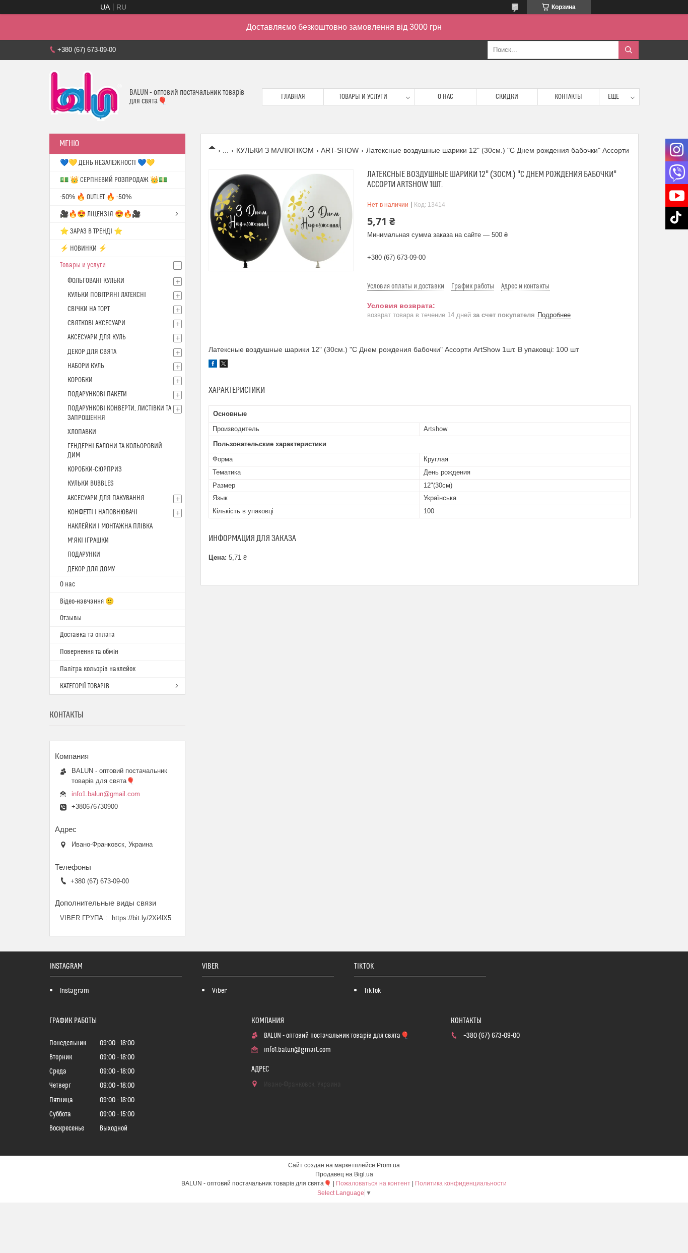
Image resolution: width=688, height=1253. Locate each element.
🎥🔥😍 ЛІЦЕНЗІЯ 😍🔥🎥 (100, 214)
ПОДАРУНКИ (83, 555)
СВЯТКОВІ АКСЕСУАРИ (96, 323)
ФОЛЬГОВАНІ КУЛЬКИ (95, 281)
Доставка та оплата (87, 635)
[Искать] (628, 50)
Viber (219, 991)
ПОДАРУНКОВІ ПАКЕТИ (97, 394)
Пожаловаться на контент (373, 1183)
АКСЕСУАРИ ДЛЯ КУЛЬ (96, 337)
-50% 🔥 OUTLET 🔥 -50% (95, 197)
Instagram (74, 991)
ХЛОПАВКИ (81, 432)
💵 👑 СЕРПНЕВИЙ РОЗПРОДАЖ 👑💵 (113, 180)
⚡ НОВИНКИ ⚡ (83, 249)
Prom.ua (388, 1165)
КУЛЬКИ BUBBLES (90, 484)
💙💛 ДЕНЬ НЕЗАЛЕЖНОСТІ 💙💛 (107, 163)
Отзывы (71, 618)
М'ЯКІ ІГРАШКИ (88, 540)
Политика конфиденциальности (461, 1183)
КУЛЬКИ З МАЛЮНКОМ (275, 150)
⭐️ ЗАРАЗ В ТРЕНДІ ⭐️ (91, 231)
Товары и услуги (363, 97)
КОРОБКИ (80, 380)
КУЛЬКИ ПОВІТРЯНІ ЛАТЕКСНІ (106, 295)
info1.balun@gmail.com (106, 794)
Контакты (568, 97)
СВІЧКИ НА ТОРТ (88, 309)
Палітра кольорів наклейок (97, 669)
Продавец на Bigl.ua (344, 1174)
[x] (224, 365)
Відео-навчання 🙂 (87, 602)
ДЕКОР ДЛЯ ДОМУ (91, 569)
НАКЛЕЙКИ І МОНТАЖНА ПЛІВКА (110, 526)
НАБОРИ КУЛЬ (85, 366)
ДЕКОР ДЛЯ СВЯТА (91, 352)
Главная (293, 97)
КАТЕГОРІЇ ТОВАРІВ (84, 686)
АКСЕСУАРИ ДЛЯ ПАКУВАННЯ (106, 498)
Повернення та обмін (89, 652)
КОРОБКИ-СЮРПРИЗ (94, 469)
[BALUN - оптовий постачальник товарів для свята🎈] (85, 97)
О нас (445, 97)
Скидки (507, 97)
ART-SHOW (340, 150)
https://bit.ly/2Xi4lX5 (141, 918)
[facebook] (213, 365)
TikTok (372, 991)
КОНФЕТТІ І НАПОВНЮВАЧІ (102, 512)
